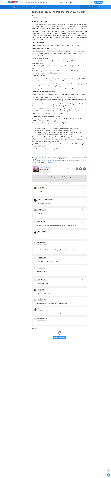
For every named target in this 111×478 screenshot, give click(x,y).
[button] (60, 180)
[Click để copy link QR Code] (80, 168)
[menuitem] (31, 2)
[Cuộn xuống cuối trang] (108, 470)
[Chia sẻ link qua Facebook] (84, 168)
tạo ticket (85, 160)
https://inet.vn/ (40, 159)
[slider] (60, 180)
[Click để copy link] (77, 168)
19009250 (50, 162)
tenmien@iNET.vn (66, 144)
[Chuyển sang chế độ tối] (91, 2)
